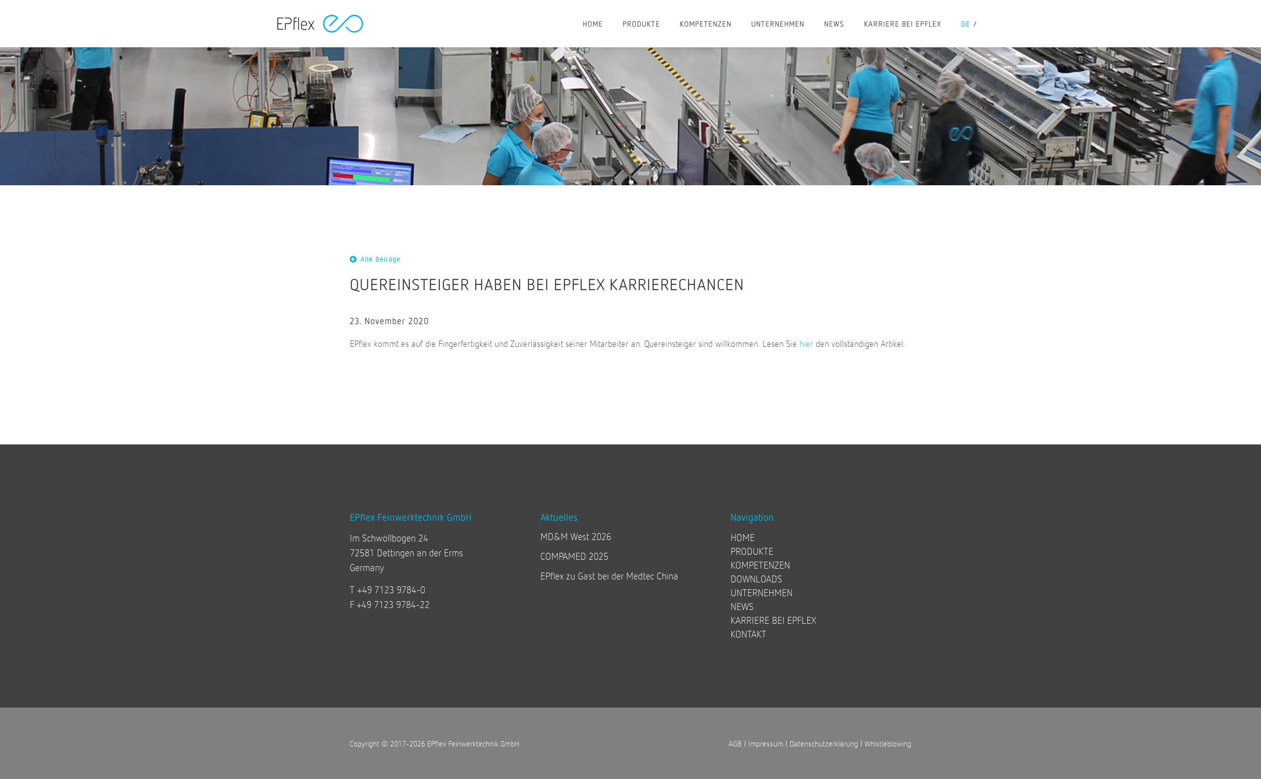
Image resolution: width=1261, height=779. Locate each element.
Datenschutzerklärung (824, 743)
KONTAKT (748, 634)
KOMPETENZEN (705, 23)
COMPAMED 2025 (574, 556)
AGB (735, 743)
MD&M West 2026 (575, 536)
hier (806, 343)
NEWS (834, 23)
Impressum (765, 743)
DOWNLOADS (756, 579)
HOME (593, 23)
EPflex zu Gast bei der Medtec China (609, 576)
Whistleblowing (887, 743)
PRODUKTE (641, 23)
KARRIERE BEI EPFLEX (902, 23)
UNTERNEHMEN (777, 23)
